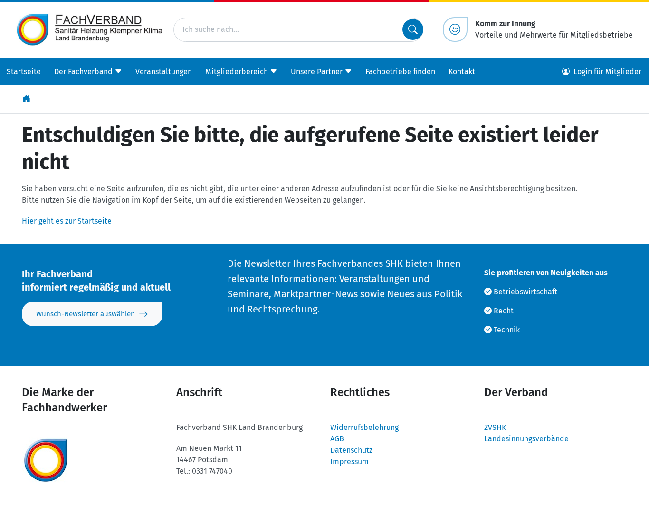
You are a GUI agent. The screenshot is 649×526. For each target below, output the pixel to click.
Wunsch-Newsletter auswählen (85, 314)
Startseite (24, 71)
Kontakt (462, 71)
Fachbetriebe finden (400, 71)
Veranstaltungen (163, 71)
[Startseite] (27, 99)
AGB (337, 438)
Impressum (349, 461)
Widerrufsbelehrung (364, 427)
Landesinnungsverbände (526, 438)
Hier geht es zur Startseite (67, 220)
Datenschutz (351, 450)
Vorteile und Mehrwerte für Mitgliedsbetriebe (554, 29)
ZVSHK (495, 427)
